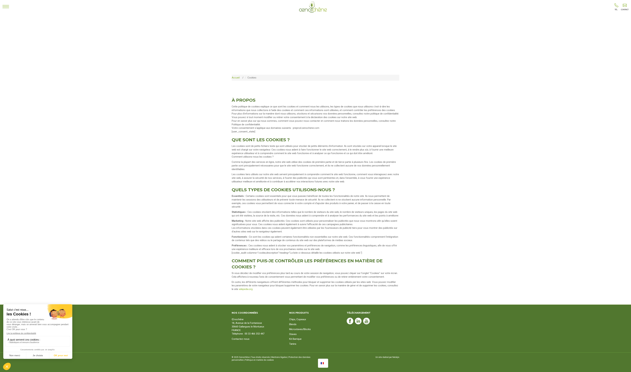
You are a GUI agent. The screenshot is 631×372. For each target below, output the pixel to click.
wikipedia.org (246, 289)
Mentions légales (279, 357)
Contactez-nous (240, 338)
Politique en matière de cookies (259, 360)
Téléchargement (359, 312)
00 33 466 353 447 (254, 333)
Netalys (395, 357)
